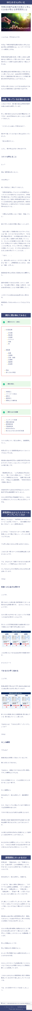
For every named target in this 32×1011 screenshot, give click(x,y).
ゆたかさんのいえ (16, 2)
